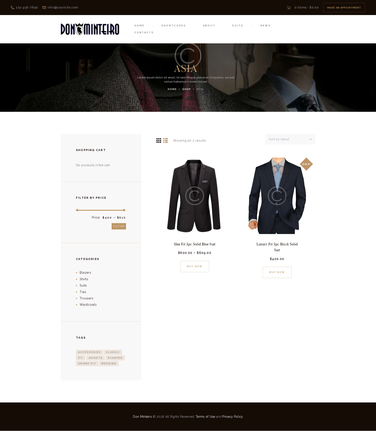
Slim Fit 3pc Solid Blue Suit (195, 244)
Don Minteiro (142, 416)
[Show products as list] (165, 140)
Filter (118, 226)
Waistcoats (88, 304)
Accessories (89, 352)
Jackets (95, 357)
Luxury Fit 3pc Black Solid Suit (277, 247)
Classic (113, 352)
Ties (83, 292)
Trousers (87, 298)
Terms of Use (205, 416)
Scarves (115, 357)
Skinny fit (87, 363)
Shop (186, 89)
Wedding (108, 363)
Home (172, 89)
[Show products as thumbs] (159, 140)
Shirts (84, 279)
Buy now (194, 266)
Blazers (85, 272)
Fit (80, 357)
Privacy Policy (232, 416)
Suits (83, 285)
